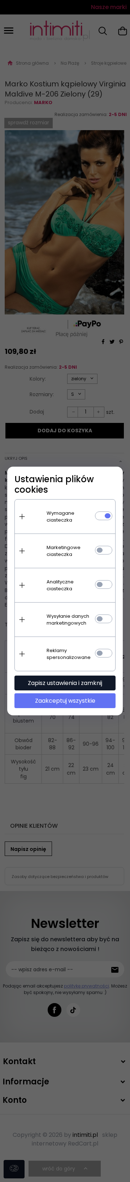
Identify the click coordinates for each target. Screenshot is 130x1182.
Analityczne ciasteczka (60, 585)
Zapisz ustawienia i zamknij (65, 683)
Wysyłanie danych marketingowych (68, 619)
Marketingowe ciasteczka (64, 551)
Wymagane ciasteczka (60, 516)
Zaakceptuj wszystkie (65, 701)
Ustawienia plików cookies (54, 484)
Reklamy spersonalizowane (69, 654)
